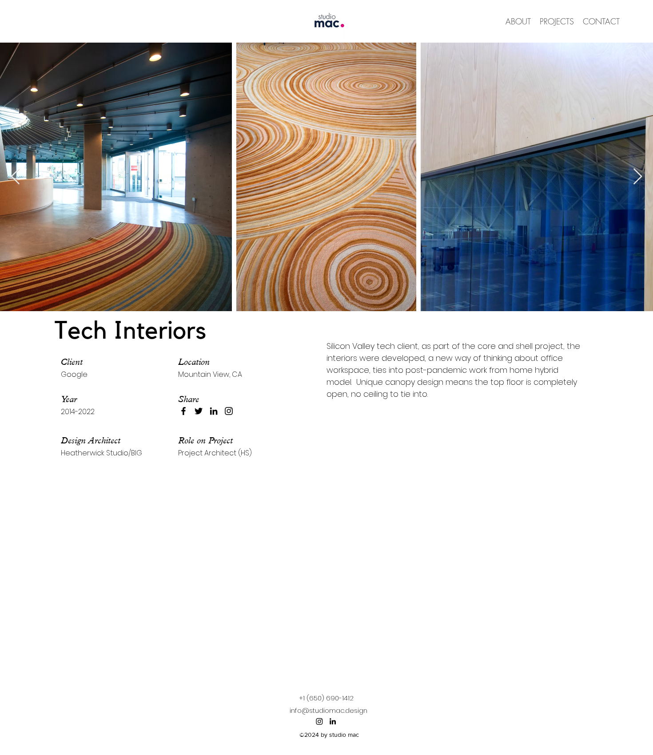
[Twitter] (198, 411)
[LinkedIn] (213, 411)
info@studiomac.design (328, 710)
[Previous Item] (15, 177)
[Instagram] (228, 411)
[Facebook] (183, 411)
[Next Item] (638, 177)
